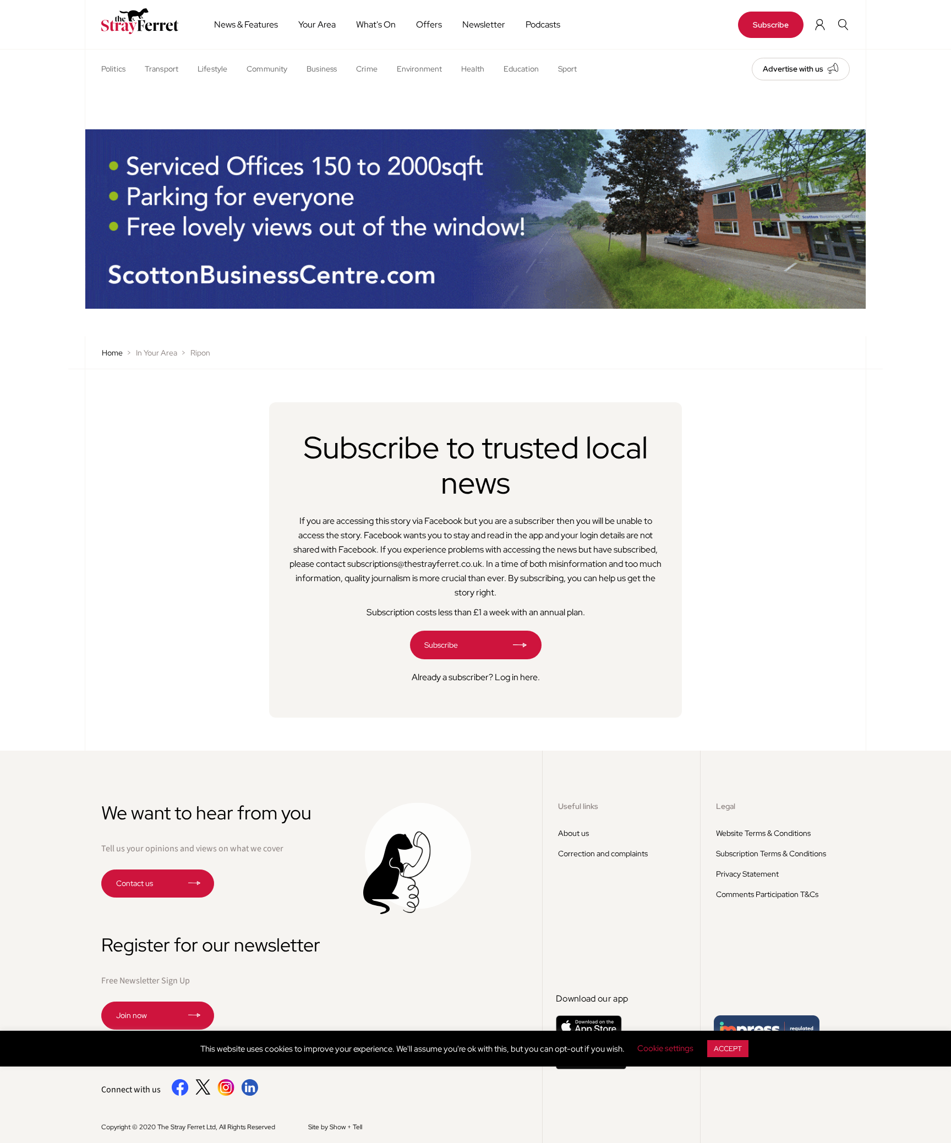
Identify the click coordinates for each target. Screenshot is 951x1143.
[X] (203, 1091)
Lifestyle (212, 69)
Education (521, 69)
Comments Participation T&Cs (767, 894)
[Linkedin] (249, 1093)
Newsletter (483, 24)
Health (472, 69)
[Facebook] (180, 1093)
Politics (113, 69)
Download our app (592, 998)
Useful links (578, 806)
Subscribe (771, 25)
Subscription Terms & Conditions (771, 853)
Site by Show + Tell (335, 1127)
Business (322, 69)
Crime (367, 69)
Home (112, 353)
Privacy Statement (747, 874)
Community (267, 69)
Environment (419, 69)
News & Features (246, 24)
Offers (429, 24)
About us (573, 833)
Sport (567, 69)
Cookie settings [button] (665, 1048)
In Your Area (156, 353)
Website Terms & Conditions (763, 833)
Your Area (317, 24)
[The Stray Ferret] (144, 21)
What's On (376, 24)
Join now (131, 1015)
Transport (161, 69)
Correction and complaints (603, 853)
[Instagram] (225, 1093)
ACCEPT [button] (728, 1048)
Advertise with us (793, 69)
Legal (725, 806)
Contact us (134, 883)
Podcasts (543, 24)
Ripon (200, 353)
